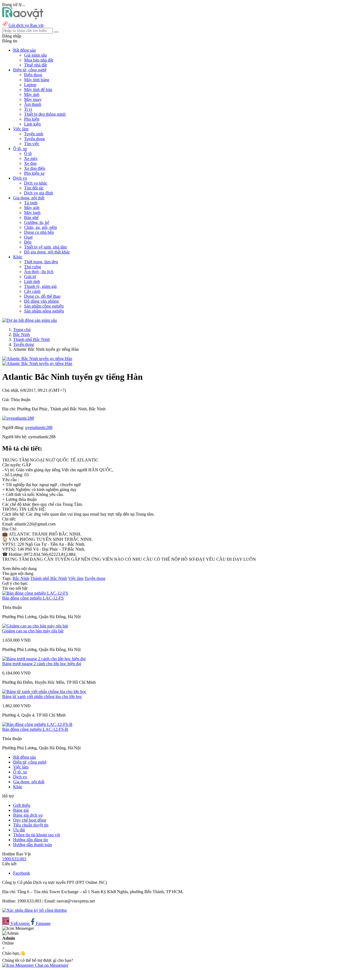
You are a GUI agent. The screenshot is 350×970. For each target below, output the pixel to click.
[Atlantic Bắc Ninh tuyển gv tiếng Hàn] (37, 358)
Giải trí (30, 276)
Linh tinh (32, 281)
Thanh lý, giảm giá (40, 286)
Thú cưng (32, 266)
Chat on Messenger (51, 965)
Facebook (21, 873)
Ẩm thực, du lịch (38, 271)
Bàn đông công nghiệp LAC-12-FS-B (35, 729)
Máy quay (33, 99)
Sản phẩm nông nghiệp (44, 311)
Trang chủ (22, 329)
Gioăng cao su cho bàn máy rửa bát (32, 631)
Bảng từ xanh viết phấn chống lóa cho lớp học (42, 696)
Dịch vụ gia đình (38, 193)
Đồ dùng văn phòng (41, 301)
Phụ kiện (31, 119)
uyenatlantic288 (38, 427)
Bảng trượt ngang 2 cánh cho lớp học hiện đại (41, 663)
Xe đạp (30, 163)
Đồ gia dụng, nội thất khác (47, 252)
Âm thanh (32, 104)
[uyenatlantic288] (18, 418)
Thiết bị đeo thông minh (45, 114)
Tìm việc (31, 143)
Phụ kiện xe (34, 173)
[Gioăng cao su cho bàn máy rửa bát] (35, 626)
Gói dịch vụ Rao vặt (25, 25)
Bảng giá (21, 810)
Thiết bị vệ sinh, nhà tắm (45, 247)
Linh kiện (32, 124)
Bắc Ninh (21, 334)
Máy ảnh (31, 94)
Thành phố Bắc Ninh (31, 339)
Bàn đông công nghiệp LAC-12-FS (33, 598)
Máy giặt (31, 207)
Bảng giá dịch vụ (28, 815)
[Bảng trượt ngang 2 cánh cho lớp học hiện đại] (44, 658)
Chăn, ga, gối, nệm (40, 227)
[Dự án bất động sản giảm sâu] (29, 320)
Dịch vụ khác (35, 183)
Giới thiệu (21, 805)
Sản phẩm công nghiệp (44, 306)
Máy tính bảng (36, 79)
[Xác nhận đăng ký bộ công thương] (34, 910)
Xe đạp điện (34, 168)
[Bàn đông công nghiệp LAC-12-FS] (35, 593)
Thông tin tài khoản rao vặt (36, 834)
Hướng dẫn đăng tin (30, 839)
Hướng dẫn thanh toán (32, 844)
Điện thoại (33, 74)
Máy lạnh (32, 212)
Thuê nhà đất (35, 65)
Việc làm (75, 578)
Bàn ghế (31, 217)
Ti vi (28, 109)
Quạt (28, 237)
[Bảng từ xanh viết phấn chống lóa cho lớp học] (44, 691)
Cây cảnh (32, 291)
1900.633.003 (14, 859)
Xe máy (31, 158)
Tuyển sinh (33, 134)
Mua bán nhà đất (38, 60)
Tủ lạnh (30, 202)
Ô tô (28, 153)
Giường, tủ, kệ (36, 222)
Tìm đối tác (34, 188)
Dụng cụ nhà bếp (39, 232)
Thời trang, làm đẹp (41, 261)
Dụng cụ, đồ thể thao (42, 296)
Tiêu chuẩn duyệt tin (30, 825)
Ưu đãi (19, 830)
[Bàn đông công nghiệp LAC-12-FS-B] (37, 724)
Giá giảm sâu (35, 55)
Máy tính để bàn (38, 89)
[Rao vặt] (22, 18)
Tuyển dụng (34, 138)
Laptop (30, 84)
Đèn (27, 242)
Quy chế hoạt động (29, 820)
